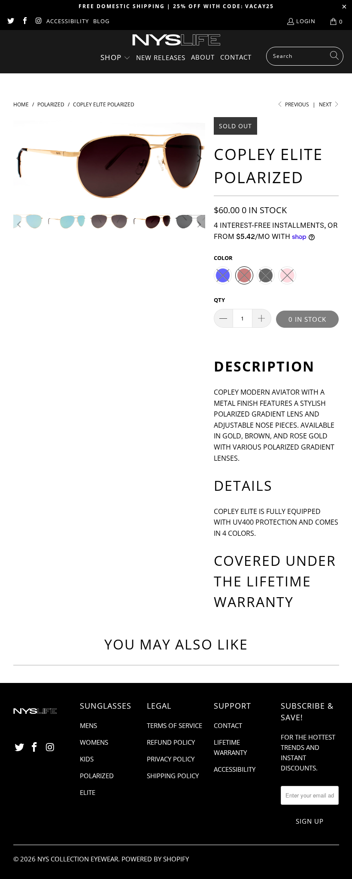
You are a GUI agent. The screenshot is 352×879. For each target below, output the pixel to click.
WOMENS (94, 742)
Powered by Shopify (155, 859)
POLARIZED (97, 775)
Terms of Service (174, 725)
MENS (88, 725)
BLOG (101, 21)
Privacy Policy (170, 759)
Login (306, 21)
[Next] (199, 158)
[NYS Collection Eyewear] (176, 40)
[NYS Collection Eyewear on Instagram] (38, 21)
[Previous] (20, 158)
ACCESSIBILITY (67, 21)
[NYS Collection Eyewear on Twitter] (10, 21)
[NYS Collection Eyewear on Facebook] (24, 21)
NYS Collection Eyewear (77, 859)
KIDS (87, 759)
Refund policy (171, 742)
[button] (115, 58)
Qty (219, 300)
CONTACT (228, 725)
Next (326, 104)
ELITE (87, 792)
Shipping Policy (173, 775)
